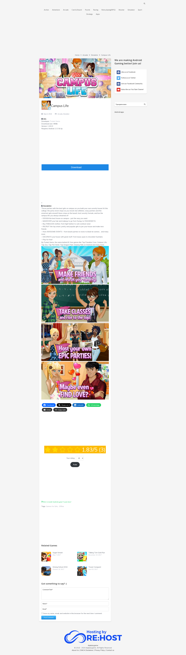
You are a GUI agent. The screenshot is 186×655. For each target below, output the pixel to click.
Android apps (119, 112)
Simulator (131, 10)
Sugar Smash (58, 553)
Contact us (110, 650)
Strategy (89, 14)
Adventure (56, 10)
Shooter (121, 10)
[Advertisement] (93, 37)
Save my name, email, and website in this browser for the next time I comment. (72, 613)
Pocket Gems (55, 121)
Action (46, 10)
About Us (75, 650)
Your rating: (71, 458)
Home (77, 55)
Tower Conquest (94, 567)
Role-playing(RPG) (108, 10)
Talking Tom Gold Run (96, 553)
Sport (140, 10)
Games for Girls (52, 506)
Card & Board (77, 10)
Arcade (65, 10)
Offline (61, 506)
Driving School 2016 (60, 567)
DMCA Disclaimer (86, 650)
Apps (98, 14)
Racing (95, 10)
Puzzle (87, 10)
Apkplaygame (93, 645)
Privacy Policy (100, 650)
